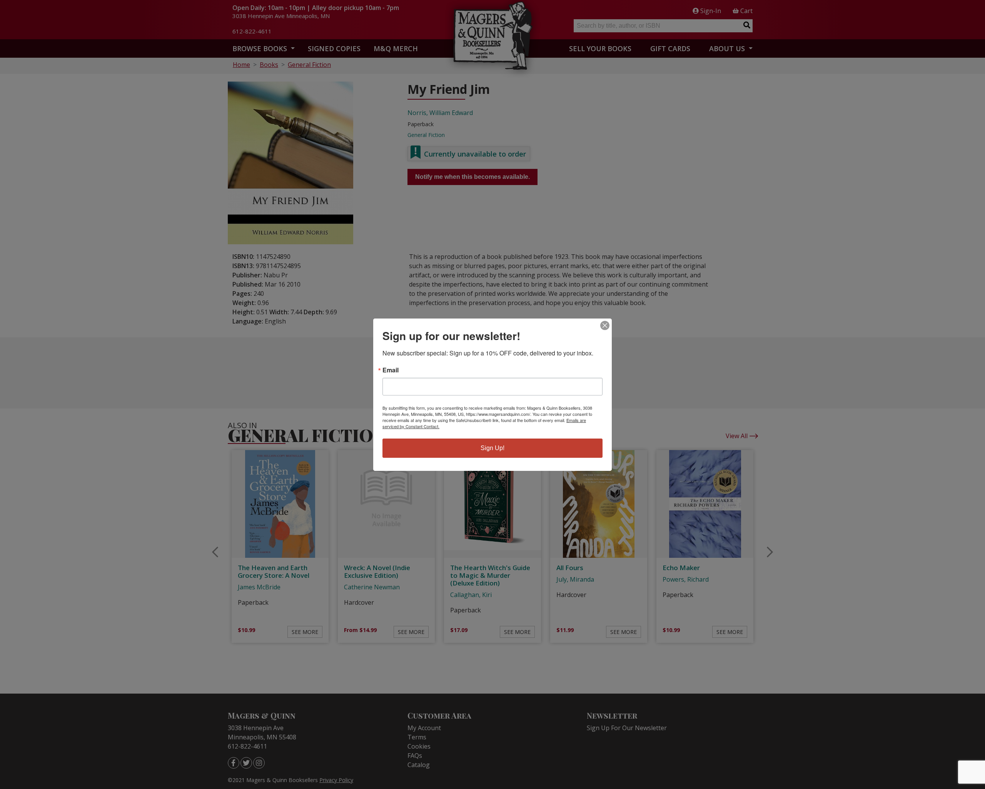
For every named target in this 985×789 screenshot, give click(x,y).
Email (390, 370)
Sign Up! (492, 448)
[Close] (604, 325)
